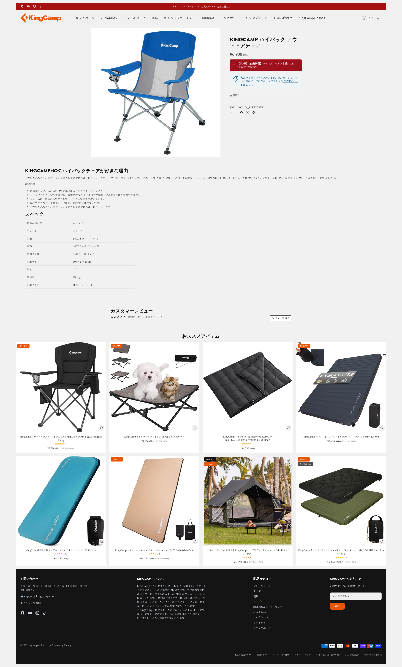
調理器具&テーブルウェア (267, 607)
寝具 (155, 18)
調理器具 (208, 18)
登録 (337, 606)
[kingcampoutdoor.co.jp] (40, 18)
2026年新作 (109, 18)
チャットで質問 (32, 603)
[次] (245, 6)
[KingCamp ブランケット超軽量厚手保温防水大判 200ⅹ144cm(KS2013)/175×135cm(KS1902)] (248, 387)
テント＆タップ (262, 586)
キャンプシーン (256, 18)
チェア (257, 591)
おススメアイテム (201, 336)
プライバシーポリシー (302, 654)
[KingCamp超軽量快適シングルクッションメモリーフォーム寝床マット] (61, 501)
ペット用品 (259, 612)
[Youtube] (28, 6)
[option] (155, 92)
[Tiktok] (41, 6)
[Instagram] (34, 6)
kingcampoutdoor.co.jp (39, 645)
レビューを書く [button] (281, 318)
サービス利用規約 (280, 654)
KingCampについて (312, 18)
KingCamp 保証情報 (372, 654)
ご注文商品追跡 (352, 654)
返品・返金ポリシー (244, 654)
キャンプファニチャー (179, 18)
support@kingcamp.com (39, 596)
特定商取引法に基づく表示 (328, 654)
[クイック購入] (101, 428)
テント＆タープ (134, 18)
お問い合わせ (282, 18)
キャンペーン (85, 18)
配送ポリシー (263, 654)
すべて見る (259, 622)
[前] (156, 6)
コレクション (260, 617)
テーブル (258, 601)
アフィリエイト (262, 628)
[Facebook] (22, 6)
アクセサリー (229, 18)
